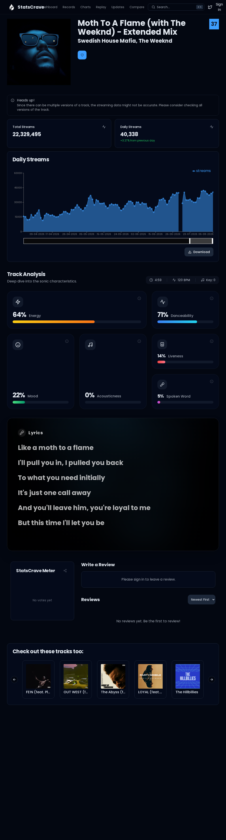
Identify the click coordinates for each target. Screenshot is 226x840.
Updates (117, 7)
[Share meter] (65, 570)
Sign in (219, 7)
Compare (137, 7)
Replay (101, 7)
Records (69, 7)
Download (201, 252)
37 (214, 24)
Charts (85, 7)
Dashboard (49, 7)
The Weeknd (155, 40)
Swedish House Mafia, (108, 40)
